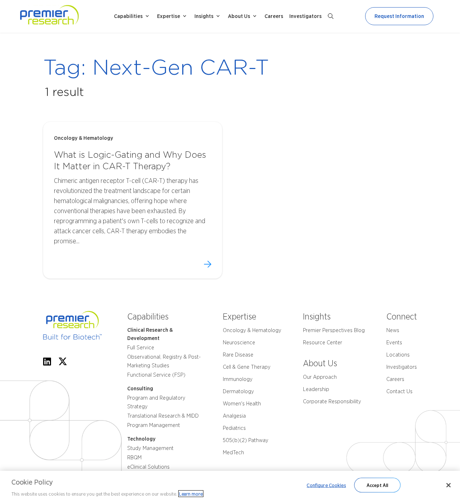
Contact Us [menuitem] (399, 391)
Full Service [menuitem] (140, 347)
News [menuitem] (392, 330)
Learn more (191, 493)
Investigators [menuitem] (305, 16)
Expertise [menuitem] (168, 16)
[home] (65, 16)
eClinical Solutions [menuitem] (148, 467)
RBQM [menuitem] (134, 457)
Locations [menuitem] (398, 354)
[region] (230, 486)
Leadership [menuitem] (316, 389)
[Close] (448, 485)
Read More (207, 264)
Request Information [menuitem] (399, 16)
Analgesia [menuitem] (234, 416)
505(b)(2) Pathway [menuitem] (245, 440)
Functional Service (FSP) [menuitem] (156, 375)
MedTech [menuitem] (233, 452)
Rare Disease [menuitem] (238, 354)
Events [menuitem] (394, 342)
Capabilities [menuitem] (128, 16)
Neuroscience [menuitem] (239, 342)
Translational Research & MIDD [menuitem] (163, 416)
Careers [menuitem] (273, 16)
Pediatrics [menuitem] (234, 428)
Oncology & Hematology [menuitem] (252, 330)
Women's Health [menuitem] (242, 403)
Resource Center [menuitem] (322, 342)
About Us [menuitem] (239, 16)
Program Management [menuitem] (153, 425)
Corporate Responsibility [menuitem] (332, 401)
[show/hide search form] (331, 16)
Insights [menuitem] (203, 16)
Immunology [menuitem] (238, 379)
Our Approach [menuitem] (320, 377)
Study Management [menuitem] (150, 448)
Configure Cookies (326, 485)
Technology (141, 439)
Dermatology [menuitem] (238, 391)
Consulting (140, 388)
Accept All (377, 485)
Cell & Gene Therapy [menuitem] (247, 367)
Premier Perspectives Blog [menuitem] (334, 330)
